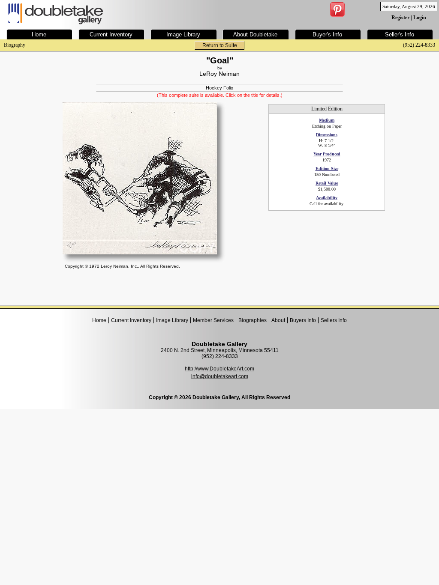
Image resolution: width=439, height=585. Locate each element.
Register (400, 18)
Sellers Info (334, 320)
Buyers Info (303, 320)
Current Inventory (131, 320)
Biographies (252, 320)
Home (99, 320)
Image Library (172, 320)
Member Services (213, 320)
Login (419, 18)
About (278, 320)
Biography (14, 45)
